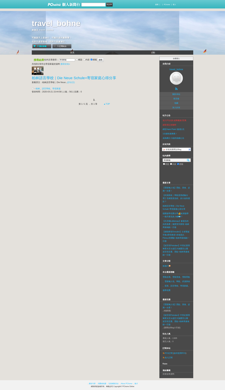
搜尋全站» (65, 64)
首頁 (72, 52)
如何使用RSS (180, 353)
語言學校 (46, 88)
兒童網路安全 (113, 384)
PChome (167, 4)
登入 (174, 4)
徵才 (136, 384)
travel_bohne (56, 23)
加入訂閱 (169, 357)
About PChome (126, 384)
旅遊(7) (166, 266)
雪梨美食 (176, 277)
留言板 (176, 99)
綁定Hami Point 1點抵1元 (173, 129)
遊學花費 (166, 290)
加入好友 (176, 107)
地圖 (176, 103)
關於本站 (176, 94)
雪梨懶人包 (169, 281)
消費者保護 (102, 384)
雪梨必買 (166, 277)
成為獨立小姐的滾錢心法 (173, 138)
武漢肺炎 (186, 281)
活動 (153, 52)
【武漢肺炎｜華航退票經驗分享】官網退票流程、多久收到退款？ (176, 198)
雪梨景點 (186, 277)
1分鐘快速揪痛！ (170, 134)
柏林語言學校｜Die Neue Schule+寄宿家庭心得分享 (174, 207)
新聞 (156, 4)
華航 (178, 281)
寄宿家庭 (184, 286)
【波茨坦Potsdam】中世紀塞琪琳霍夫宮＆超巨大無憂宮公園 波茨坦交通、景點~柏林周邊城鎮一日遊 (176, 250)
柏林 (38, 88)
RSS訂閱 (169, 353)
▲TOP (106, 104)
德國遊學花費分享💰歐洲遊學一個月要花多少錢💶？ (176, 215)
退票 (166, 286)
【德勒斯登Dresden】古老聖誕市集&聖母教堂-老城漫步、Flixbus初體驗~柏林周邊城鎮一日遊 (176, 236)
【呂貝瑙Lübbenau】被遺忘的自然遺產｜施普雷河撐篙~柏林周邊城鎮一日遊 (176, 224)
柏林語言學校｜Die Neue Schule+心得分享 (74, 78)
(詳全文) (71, 82)
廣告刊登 (92, 384)
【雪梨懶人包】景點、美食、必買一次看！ (176, 189)
